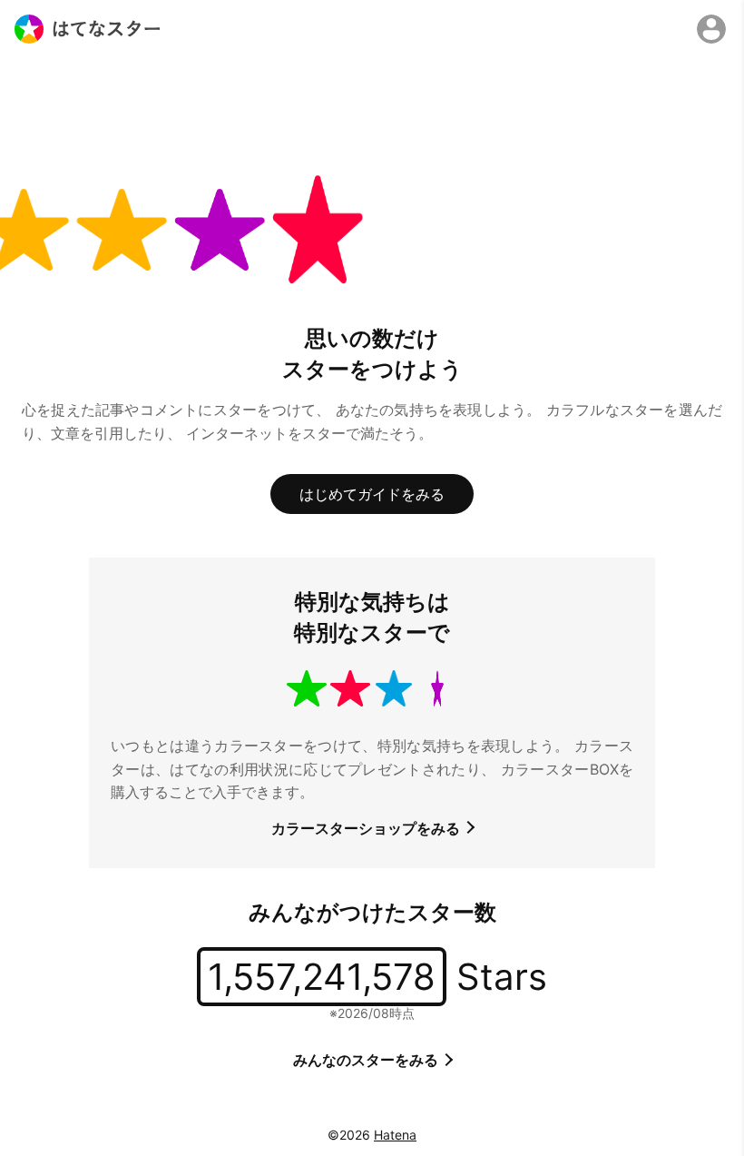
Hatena (395, 1134)
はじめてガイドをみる (372, 494)
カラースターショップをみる (367, 828)
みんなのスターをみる (367, 1060)
